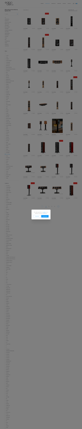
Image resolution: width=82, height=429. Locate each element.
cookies (44, 212)
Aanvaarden (45, 216)
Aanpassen (37, 216)
